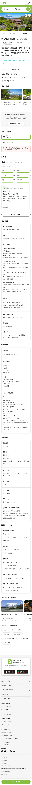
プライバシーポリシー (6, 765)
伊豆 (12, 630)
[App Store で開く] (9, 672)
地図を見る (19, 42)
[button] (15, 194)
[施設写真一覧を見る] (16, 22)
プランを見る (16, 782)
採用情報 (3, 760)
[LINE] (5, 751)
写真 (14, 33)
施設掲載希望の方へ (6, 735)
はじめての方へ (5, 709)
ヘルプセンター (5, 744)
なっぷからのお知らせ (6, 714)
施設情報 (24, 33)
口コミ (19, 33)
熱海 (5, 630)
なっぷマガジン (5, 727)
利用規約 (3, 763)
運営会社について (5, 706)
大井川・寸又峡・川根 (9, 638)
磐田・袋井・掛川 (23, 638)
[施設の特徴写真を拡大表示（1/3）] (11, 94)
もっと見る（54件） (16, 214)
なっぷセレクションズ (6, 721)
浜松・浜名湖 (7, 642)
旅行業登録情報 (5, 771)
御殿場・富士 (21, 630)
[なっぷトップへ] (5, 3)
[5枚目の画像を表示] (21, 28)
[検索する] (28, 9)
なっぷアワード (5, 729)
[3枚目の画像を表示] (16, 28)
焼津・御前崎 (17, 634)
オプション (10, 142)
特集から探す (5, 694)
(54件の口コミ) (8, 44)
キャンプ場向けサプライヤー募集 (9, 738)
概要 (4, 33)
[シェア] (26, 15)
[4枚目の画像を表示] (18, 28)
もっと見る (14, 69)
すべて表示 (5, 207)
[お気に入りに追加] (29, 15)
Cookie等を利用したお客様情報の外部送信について (13, 768)
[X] (8, 751)
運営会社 (3, 757)
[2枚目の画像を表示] (13, 28)
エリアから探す (5, 681)
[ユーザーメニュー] (27, 3)
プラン (9, 33)
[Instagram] (2, 751)
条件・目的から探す (7, 690)
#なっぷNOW (4, 724)
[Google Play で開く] (22, 672)
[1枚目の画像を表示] (11, 28)
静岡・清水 (6, 634)
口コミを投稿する (8, 166)
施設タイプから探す (7, 685)
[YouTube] (14, 751)
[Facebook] (11, 751)
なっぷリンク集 (5, 712)
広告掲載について (5, 732)
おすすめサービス (6, 698)
